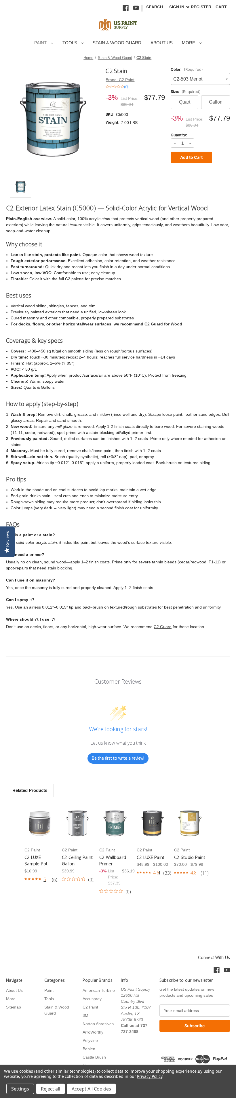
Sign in (176, 7)
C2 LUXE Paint (150, 857)
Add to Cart (115, 823)
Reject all (50, 1089)
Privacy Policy (149, 1076)
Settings (20, 1089)
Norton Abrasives (98, 1023)
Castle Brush (94, 1057)
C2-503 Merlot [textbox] (187, 79)
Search (154, 7)
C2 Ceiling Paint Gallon (77, 860)
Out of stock (40, 823)
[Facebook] (126, 8)
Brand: (120, 79)
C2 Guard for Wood (163, 324)
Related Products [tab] (29, 790)
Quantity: (179, 135)
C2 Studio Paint (189, 857)
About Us (162, 42)
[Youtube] (136, 8)
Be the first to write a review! (118, 758)
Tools (70, 42)
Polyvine (90, 1040)
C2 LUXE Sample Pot (36, 860)
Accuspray (92, 998)
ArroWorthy (93, 1032)
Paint (41, 42)
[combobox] (200, 79)
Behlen (89, 1048)
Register (201, 7)
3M (85, 1015)
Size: (186, 91)
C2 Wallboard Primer (112, 860)
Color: (187, 69)
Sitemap (13, 1007)
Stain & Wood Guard (117, 42)
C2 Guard (163, 626)
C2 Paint (90, 1007)
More (189, 42)
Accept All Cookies (91, 1089)
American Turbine (99, 990)
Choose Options (78, 823)
